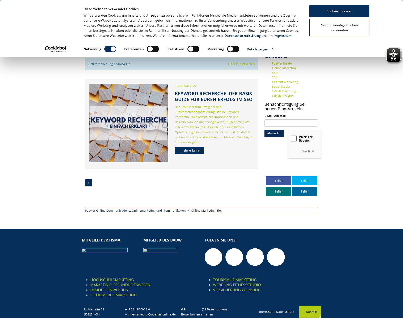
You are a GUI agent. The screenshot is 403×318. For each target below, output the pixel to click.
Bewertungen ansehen (197, 314)
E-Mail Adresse (275, 116)
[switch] (153, 49)
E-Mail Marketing (284, 91)
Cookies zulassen (339, 11)
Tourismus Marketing (235, 279)
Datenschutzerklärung (243, 35)
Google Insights (283, 96)
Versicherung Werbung (237, 289)
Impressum (283, 35)
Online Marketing (284, 68)
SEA (274, 77)
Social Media (281, 86)
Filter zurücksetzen (241, 64)
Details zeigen (257, 49)
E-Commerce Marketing (113, 294)
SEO (275, 73)
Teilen (278, 181)
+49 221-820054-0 (137, 309)
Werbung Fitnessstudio (237, 284)
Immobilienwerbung (110, 289)
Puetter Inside (282, 63)
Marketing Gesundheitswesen (120, 284)
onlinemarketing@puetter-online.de (150, 314)
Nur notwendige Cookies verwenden (339, 27)
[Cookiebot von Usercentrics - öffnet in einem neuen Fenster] (55, 49)
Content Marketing (285, 82)
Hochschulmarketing (112, 279)
